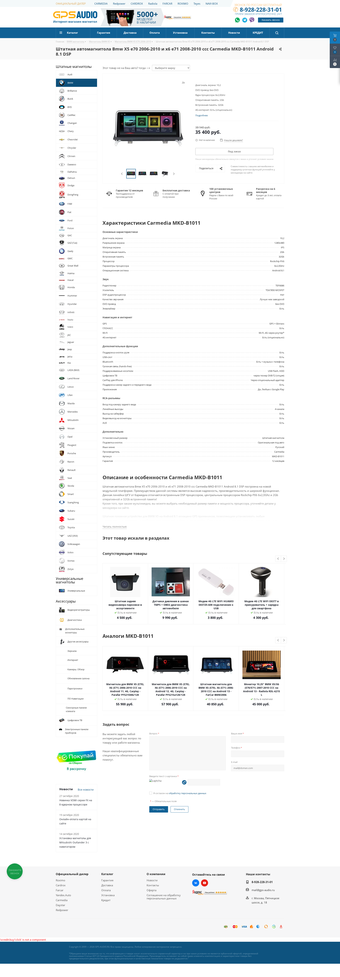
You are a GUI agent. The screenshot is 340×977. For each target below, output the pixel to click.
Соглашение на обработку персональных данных (164, 896)
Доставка (107, 885)
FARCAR (167, 3)
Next (173, 173)
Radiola (152, 3)
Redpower (119, 3)
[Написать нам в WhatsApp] (237, 20)
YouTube (204, 882)
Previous (122, 173)
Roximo (60, 880)
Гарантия (107, 880)
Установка (108, 895)
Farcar (59, 890)
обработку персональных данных (187, 793)
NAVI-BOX (212, 3)
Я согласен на (179, 793)
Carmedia (61, 900)
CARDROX (137, 3)
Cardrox (61, 885)
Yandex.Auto (63, 895)
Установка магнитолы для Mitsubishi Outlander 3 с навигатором (75, 842)
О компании (156, 874)
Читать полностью (115, 526)
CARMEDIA (101, 3)
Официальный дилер (72, 874)
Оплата (106, 890)
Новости (152, 880)
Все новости (86, 789)
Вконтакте (195, 882)
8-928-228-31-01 (261, 9)
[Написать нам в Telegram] (244, 20)
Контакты (153, 885)
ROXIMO (183, 3)
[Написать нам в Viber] (251, 20)
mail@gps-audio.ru (263, 890)
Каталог (107, 874)
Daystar (60, 905)
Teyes (197, 3)
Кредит (105, 900)
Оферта (151, 890)
